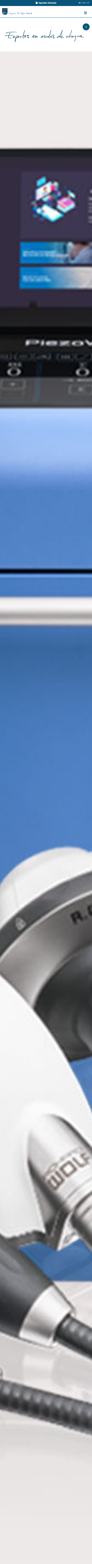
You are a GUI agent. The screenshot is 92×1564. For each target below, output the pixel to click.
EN (84, 3)
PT (88, 3)
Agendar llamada (47, 2)
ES (80, 3)
